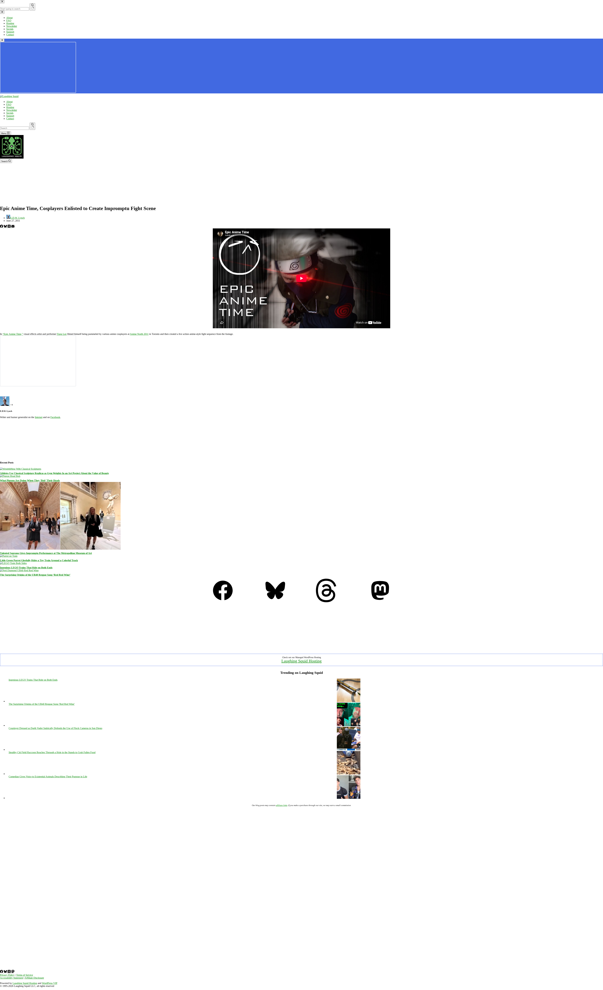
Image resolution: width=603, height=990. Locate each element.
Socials (9, 113)
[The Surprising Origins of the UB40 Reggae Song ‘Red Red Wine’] (19, 570)
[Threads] (9, 227)
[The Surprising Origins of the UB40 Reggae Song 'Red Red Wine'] (348, 725)
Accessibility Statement (11, 977)
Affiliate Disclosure (34, 977)
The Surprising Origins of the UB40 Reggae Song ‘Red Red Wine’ (35, 574)
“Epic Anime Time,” (13, 334)
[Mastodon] (380, 601)
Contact (10, 118)
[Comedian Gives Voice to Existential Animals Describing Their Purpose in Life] (348, 798)
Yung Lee (62, 334)
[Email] (12, 227)
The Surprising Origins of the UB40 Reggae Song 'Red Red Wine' (42, 704)
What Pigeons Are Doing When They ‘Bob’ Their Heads (30, 480)
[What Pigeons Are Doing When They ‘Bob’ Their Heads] (10, 476)
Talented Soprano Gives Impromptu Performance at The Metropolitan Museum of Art (46, 553)
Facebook (55, 417)
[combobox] (14, 128)
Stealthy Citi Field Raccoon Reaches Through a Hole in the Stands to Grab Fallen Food (52, 752)
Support (10, 115)
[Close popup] (2, 40)
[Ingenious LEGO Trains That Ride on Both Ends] (13, 563)
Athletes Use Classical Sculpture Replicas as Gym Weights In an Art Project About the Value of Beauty (54, 473)
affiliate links (281, 805)
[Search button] (32, 126)
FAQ (8, 104)
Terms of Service (24, 975)
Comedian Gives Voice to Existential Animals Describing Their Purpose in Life (48, 776)
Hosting (10, 107)
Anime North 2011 (139, 334)
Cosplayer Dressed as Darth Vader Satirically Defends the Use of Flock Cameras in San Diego (55, 728)
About (9, 101)
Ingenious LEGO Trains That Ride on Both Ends (26, 567)
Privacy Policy (7, 975)
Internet (38, 417)
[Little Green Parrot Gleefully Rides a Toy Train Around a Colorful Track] (8, 556)
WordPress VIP (49, 983)
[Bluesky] (6, 227)
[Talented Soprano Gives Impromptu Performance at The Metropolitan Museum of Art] (60, 548)
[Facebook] (2, 227)
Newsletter (11, 110)
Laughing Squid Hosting (301, 661)
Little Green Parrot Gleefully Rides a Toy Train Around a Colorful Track (39, 560)
